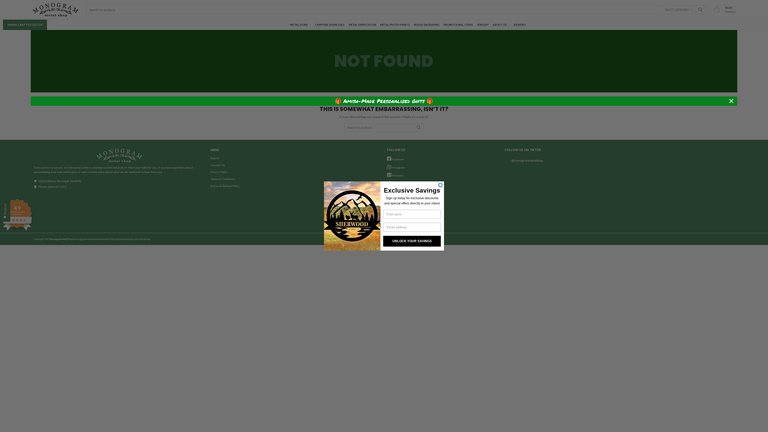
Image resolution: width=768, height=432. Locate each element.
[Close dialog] (440, 185)
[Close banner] (731, 101)
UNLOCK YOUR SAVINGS (412, 241)
